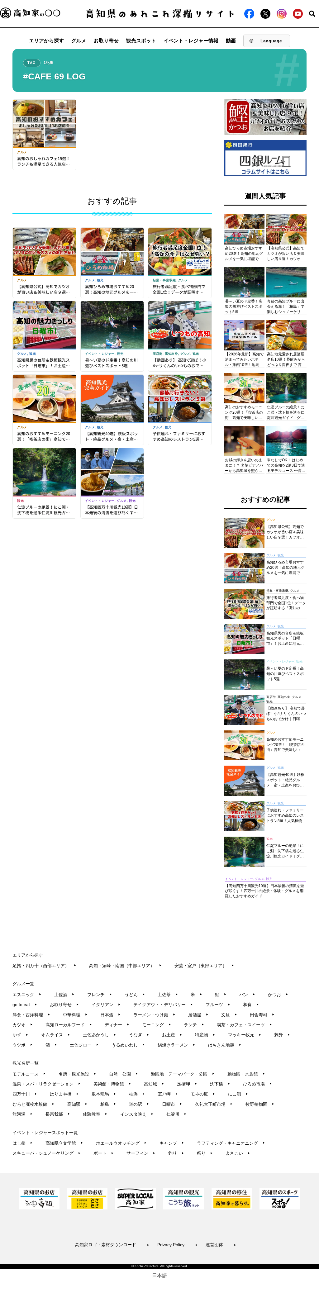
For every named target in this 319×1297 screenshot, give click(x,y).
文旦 (229, 1014)
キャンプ (172, 1143)
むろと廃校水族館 (33, 1104)
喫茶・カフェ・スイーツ (244, 1024)
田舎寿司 (262, 1014)
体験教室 (95, 1114)
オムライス (55, 1034)
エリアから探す (46, 40)
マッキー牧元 (244, 1034)
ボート (103, 1153)
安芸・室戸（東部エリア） (204, 965)
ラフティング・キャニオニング (231, 1143)
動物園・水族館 (246, 1073)
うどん (135, 994)
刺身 (282, 1034)
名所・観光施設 (77, 1073)
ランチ (194, 1024)
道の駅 (139, 1104)
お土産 (172, 1034)
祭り (205, 1153)
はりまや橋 (64, 1093)
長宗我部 (57, 1114)
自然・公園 (123, 1073)
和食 (251, 1004)
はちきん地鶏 (224, 1045)
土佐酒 (64, 994)
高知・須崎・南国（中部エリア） (125, 965)
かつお (278, 994)
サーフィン (140, 1153)
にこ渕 (238, 1093)
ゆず (20, 1034)
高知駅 (77, 1104)
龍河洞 (22, 1114)
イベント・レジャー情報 (191, 40)
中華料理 (75, 1014)
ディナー (117, 1024)
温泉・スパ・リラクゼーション (46, 1083)
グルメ (78, 40)
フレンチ (99, 994)
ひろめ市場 (257, 1083)
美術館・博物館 (112, 1083)
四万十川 (24, 1093)
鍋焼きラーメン (176, 1045)
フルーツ (218, 1004)
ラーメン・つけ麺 (154, 1014)
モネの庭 (203, 1093)
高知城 (154, 1083)
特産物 (205, 1034)
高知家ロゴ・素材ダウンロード (112, 1244)
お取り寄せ (106, 40)
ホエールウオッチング (121, 1143)
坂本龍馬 (104, 1093)
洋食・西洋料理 (31, 1014)
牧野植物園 (259, 1104)
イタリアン (106, 1004)
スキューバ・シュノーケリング (46, 1153)
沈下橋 (220, 1083)
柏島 (108, 1104)
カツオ (22, 1024)
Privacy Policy (177, 1244)
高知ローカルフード (68, 1024)
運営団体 (221, 1244)
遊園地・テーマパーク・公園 (183, 1073)
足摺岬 (187, 1083)
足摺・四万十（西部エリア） (44, 965)
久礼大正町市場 (214, 1104)
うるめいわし (128, 1045)
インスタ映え (137, 1114)
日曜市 (172, 1104)
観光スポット (141, 40)
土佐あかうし (99, 1034)
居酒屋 (198, 1014)
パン (247, 994)
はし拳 (22, 1143)
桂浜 (137, 1093)
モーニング (156, 1024)
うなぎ (139, 1034)
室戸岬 (168, 1093)
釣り (176, 1153)
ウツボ (22, 1045)
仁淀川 (176, 1114)
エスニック (26, 994)
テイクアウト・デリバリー (163, 1004)
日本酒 (110, 1014)
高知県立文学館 (64, 1143)
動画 (231, 40)
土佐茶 (168, 994)
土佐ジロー (84, 1045)
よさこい (238, 1153)
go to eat (24, 1004)
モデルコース (29, 1073)
